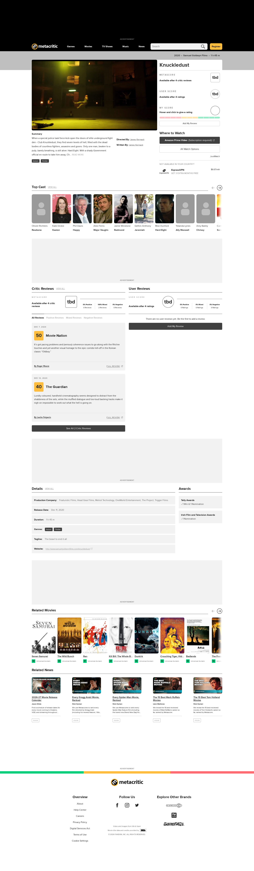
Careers (80, 816)
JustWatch (215, 156)
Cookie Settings (80, 840)
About (80, 803)
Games (71, 46)
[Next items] (219, 187)
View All (52, 187)
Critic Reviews (43, 289)
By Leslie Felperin (42, 417)
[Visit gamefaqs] (174, 825)
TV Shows (107, 46)
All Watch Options (190, 149)
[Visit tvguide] (174, 817)
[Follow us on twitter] (136, 806)
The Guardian (52, 387)
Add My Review (190, 123)
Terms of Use (80, 834)
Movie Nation (51, 336)
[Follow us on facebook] (117, 806)
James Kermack (137, 139)
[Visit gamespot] (174, 807)
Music (125, 46)
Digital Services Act (80, 828)
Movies (88, 46)
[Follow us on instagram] (127, 806)
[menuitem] (71, 46)
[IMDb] (143, 830)
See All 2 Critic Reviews (78, 428)
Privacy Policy (80, 822)
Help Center (80, 809)
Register (216, 46)
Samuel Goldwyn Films (195, 55)
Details (37, 489)
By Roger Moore (41, 366)
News (142, 46)
